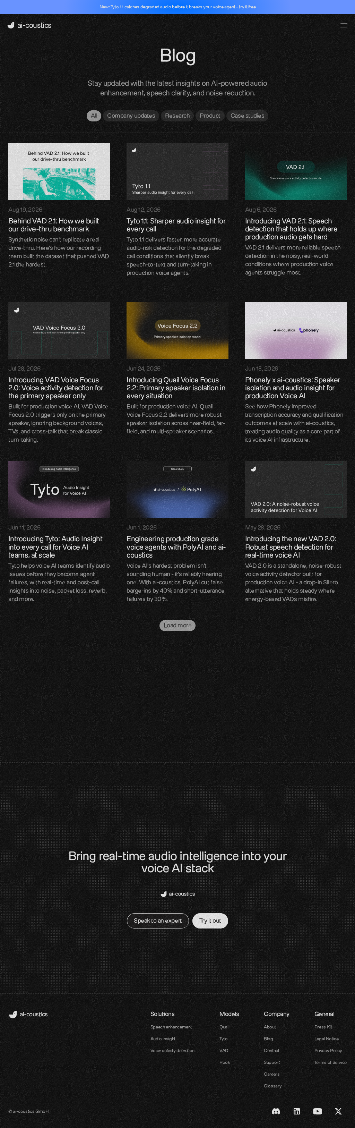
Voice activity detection (172, 1050)
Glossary (273, 1085)
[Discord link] (276, 1111)
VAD (223, 1050)
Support (271, 1062)
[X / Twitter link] (338, 1111)
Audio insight (162, 1038)
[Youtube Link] (317, 1111)
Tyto (223, 1038)
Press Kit (323, 1026)
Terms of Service (330, 1062)
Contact (271, 1050)
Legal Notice (326, 1038)
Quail (224, 1026)
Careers (271, 1074)
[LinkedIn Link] (296, 1111)
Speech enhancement (171, 1026)
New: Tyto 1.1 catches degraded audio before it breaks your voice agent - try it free (177, 6)
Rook (224, 1062)
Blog (268, 1038)
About (270, 1026)
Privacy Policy (328, 1050)
